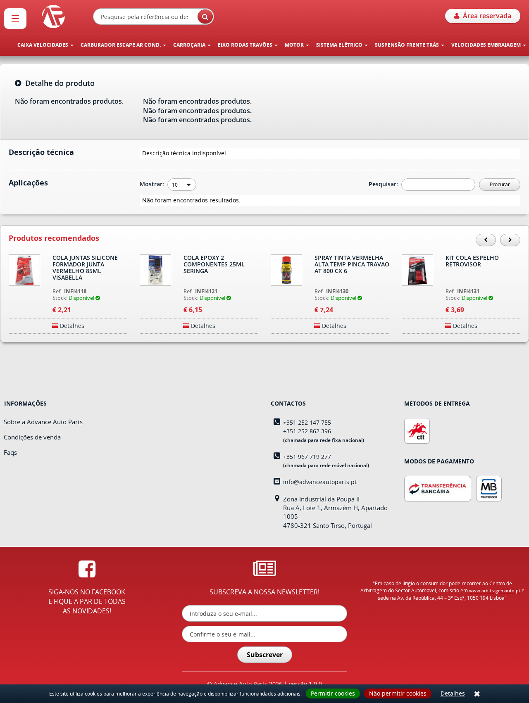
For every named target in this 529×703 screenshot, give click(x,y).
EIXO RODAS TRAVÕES (246, 44)
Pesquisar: (384, 184)
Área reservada (485, 15)
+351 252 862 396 (307, 431)
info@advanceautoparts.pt (320, 482)
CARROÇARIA (190, 44)
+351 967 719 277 (307, 457)
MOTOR (295, 44)
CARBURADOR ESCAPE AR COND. (121, 44)
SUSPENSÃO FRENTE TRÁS (407, 44)
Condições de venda (32, 437)
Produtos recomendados (54, 238)
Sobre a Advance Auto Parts (43, 422)
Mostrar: (153, 184)
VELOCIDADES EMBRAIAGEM (486, 44)
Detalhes (453, 693)
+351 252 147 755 (307, 422)
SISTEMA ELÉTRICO (340, 44)
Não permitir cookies (398, 693)
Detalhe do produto (58, 83)
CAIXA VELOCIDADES (43, 44)
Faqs (10, 452)
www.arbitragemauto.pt (494, 590)
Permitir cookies (333, 693)
